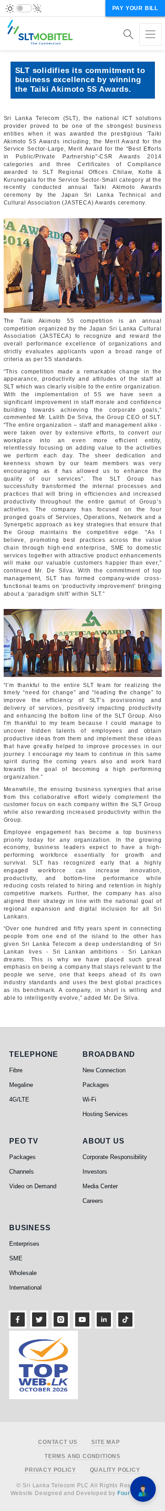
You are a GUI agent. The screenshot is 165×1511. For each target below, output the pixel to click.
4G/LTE (19, 1099)
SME (15, 1258)
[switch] (24, 8)
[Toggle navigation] (150, 34)
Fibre (15, 1070)
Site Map (105, 1442)
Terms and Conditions (82, 1456)
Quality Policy (115, 1470)
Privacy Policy (50, 1470)
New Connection (104, 1070)
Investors (94, 1171)
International (25, 1287)
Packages (95, 1084)
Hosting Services (105, 1114)
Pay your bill (135, 8)
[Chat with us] (143, 1489)
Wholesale (23, 1273)
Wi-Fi (89, 1099)
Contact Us (57, 1442)
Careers (92, 1200)
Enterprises (24, 1243)
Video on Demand (32, 1186)
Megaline (21, 1084)
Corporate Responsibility (114, 1157)
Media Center (100, 1186)
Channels (21, 1171)
